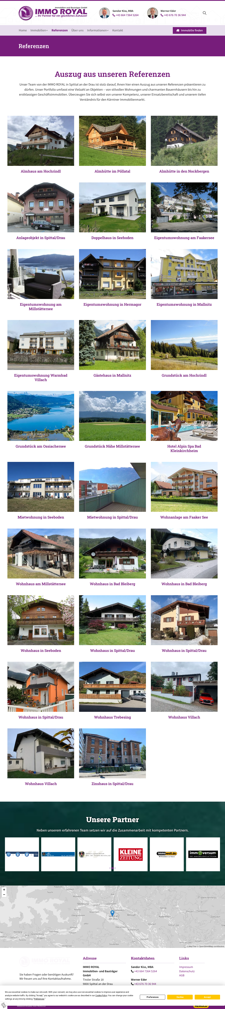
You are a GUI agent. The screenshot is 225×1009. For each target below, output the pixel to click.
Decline (180, 997)
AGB (181, 975)
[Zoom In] (4, 889)
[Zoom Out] (4, 894)
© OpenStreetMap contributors (210, 946)
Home (23, 30)
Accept (207, 997)
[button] (189, 30)
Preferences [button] (39, 999)
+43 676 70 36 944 (173, 15)
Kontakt (117, 30)
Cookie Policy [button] (101, 995)
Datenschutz (187, 971)
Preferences (153, 997)
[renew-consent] (3, 1005)
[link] (40, 30)
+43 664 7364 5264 (125, 15)
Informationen (97, 30)
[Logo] (53, 13)
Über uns (77, 30)
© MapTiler (192, 946)
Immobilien (38, 30)
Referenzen (60, 30)
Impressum (186, 967)
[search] (204, 13)
